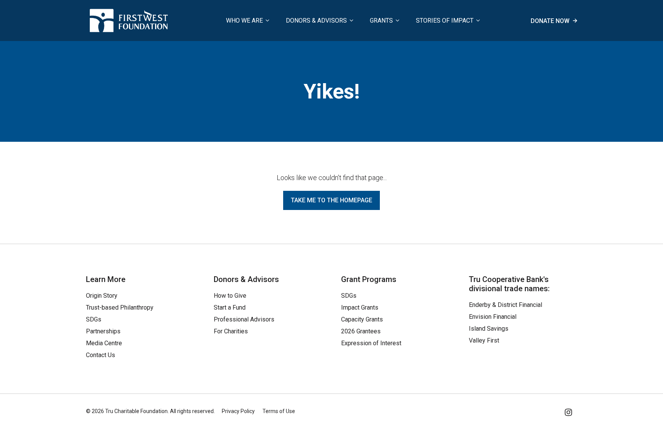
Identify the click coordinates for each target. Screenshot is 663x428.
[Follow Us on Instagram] (569, 411)
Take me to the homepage (331, 200)
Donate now (551, 21)
